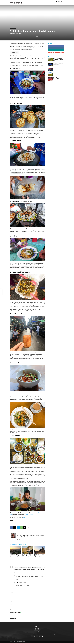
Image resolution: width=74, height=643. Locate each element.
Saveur (30, 392)
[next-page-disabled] (12, 560)
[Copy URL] (24, 527)
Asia (11, 28)
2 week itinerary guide (29, 514)
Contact (57, 641)
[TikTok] (61, 1)
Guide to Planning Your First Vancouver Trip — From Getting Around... (58, 59)
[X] (14, 527)
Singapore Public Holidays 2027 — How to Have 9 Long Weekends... (58, 73)
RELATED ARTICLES (14, 544)
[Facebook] (56, 1)
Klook (27, 484)
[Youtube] (63, 1)
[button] (62, 4)
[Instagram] (58, 1)
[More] (28, 527)
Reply (14, 572)
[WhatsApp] (21, 527)
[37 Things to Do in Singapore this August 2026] (50, 64)
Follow (62, 48)
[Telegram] (60, 1)
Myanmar (14, 28)
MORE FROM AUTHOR (23, 544)
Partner (54, 641)
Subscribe (61, 52)
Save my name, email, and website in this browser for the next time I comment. (23, 609)
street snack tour (19, 484)
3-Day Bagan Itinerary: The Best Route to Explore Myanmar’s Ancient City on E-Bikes (39, 555)
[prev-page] (10, 560)
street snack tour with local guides (16, 64)
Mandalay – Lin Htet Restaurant (33, 472)
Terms (60, 641)
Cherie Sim (13, 33)
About (51, 641)
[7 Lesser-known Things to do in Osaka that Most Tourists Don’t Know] (50, 79)
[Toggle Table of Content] (17, 52)
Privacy (63, 641)
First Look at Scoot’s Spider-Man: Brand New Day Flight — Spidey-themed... (58, 69)
